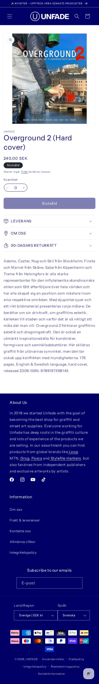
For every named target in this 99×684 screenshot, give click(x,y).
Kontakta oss (20, 531)
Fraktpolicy (77, 659)
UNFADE (32, 659)
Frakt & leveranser (25, 520)
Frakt (24, 171)
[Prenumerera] (77, 583)
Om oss (16, 509)
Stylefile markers (65, 458)
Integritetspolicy (23, 552)
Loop (73, 451)
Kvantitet (11, 179)
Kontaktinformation (51, 673)
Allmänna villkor (23, 542)
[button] (9, 16)
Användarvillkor (53, 659)
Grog (24, 458)
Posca (36, 458)
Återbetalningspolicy (65, 666)
